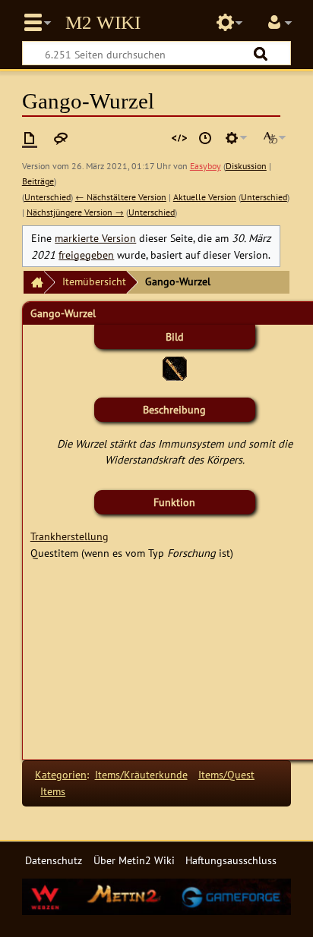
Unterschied (47, 197)
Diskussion (246, 165)
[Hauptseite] (33, 282)
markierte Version (95, 238)
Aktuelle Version (204, 197)
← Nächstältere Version (120, 197)
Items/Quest (226, 774)
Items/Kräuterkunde (141, 774)
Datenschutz (53, 860)
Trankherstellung (69, 536)
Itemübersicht (94, 281)
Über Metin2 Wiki (134, 860)
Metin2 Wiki (103, 22)
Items (52, 791)
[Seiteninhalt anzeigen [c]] (29, 138)
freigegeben (86, 254)
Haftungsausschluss (231, 860)
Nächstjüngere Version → (75, 212)
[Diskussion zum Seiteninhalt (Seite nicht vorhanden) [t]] (60, 138)
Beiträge (38, 181)
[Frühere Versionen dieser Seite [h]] (205, 138)
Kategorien (61, 774)
